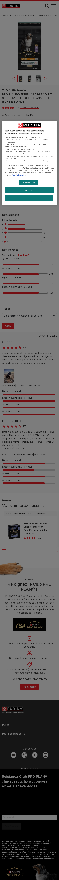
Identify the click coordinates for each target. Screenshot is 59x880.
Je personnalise (28, 182)
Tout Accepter (29, 190)
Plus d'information (19, 175)
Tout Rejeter (29, 198)
